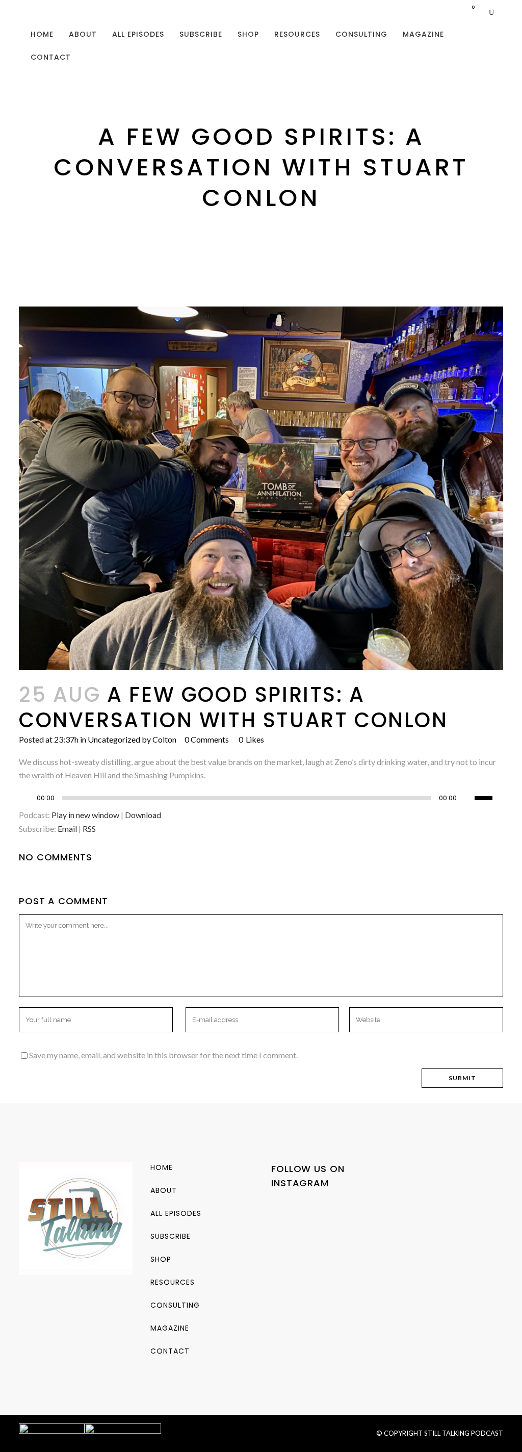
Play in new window (85, 815)
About (163, 1190)
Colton (164, 739)
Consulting (175, 1305)
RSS (89, 828)
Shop (160, 1259)
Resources (172, 1282)
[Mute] (467, 798)
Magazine (169, 1328)
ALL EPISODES (175, 1213)
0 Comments (207, 739)
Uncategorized (114, 739)
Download (143, 815)
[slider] (489, 797)
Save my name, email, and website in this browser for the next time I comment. (163, 1055)
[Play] (30, 798)
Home (161, 1167)
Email (67, 828)
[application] (261, 800)
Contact (170, 1351)
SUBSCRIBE (170, 1236)
